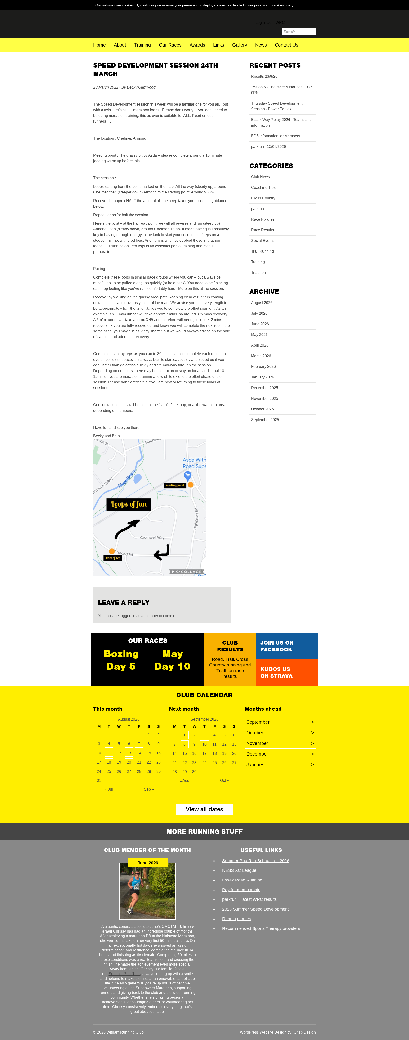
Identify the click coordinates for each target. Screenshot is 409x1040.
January (280, 764)
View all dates (204, 809)
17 (204, 754)
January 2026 (262, 377)
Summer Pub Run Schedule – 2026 (255, 860)
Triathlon (258, 273)
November (280, 743)
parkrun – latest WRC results (249, 899)
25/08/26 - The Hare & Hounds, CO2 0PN (281, 90)
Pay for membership (241, 889)
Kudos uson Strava (276, 672)
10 (204, 744)
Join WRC (276, 23)
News (261, 45)
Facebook (291, 20)
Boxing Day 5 (121, 659)
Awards (197, 45)
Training (142, 45)
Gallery (239, 45)
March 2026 (261, 356)
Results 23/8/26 (264, 76)
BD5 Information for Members (275, 136)
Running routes (236, 918)
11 (109, 753)
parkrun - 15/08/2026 (268, 147)
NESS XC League (239, 870)
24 (204, 763)
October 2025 (262, 409)
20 (129, 762)
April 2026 (259, 345)
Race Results (262, 230)
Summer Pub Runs (125, 974)
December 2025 (264, 388)
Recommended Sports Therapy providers (261, 928)
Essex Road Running (242, 880)
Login (260, 23)
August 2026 (261, 303)
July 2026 (259, 313)
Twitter (301, 20)
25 (109, 771)
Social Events (262, 241)
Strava (311, 20)
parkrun (257, 209)
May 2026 (259, 335)
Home (99, 45)
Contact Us (286, 45)
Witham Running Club (125, 24)
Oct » (224, 780)
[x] (311, 5)
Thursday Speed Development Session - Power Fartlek (276, 106)
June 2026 (260, 324)
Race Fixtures (263, 219)
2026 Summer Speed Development (255, 909)
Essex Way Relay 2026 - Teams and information (281, 122)
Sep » (149, 789)
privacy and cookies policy (273, 5)
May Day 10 (172, 659)
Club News (260, 177)
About (120, 45)
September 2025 (265, 420)
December (280, 753)
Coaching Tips (263, 187)
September (280, 722)
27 (129, 771)
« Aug (184, 780)
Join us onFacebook (276, 646)
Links (218, 45)
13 (129, 753)
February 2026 (263, 367)
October (280, 732)
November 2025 (264, 398)
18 (109, 762)
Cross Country (263, 198)
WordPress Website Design (263, 1032)
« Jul (109, 789)
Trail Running (262, 251)
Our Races (170, 45)
